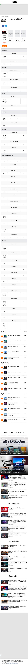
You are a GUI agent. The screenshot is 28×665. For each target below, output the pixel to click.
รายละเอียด (4, 46)
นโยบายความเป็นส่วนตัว (12, 663)
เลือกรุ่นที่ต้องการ (10, 39)
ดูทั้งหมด (25, 332)
